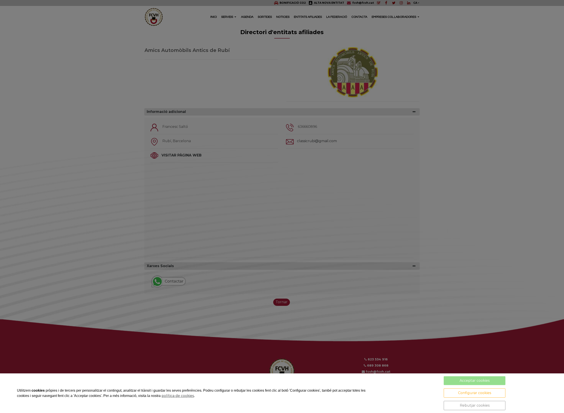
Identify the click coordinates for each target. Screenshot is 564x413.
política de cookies (177, 396)
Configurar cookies (474, 393)
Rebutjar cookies (475, 405)
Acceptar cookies (475, 380)
